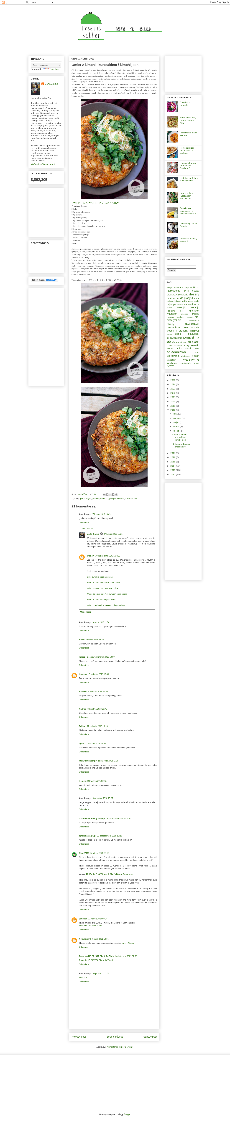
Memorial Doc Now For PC (91, 925)
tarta (197, 352)
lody (181, 311)
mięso (88, 498)
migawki (170, 317)
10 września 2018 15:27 (102, 798)
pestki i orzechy (177, 330)
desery (194, 294)
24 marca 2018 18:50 (105, 657)
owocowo (192, 324)
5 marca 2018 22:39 (95, 640)
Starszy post (150, 1036)
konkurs (171, 311)
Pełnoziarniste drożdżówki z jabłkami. (187, 150)
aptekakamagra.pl (87, 836)
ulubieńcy (186, 356)
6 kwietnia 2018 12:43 (99, 674)
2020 (173, 401)
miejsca (184, 314)
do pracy (185, 298)
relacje (187, 345)
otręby (170, 324)
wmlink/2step (128, 943)
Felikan (82, 726)
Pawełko (83, 691)
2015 (173, 461)
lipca (175, 413)
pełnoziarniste (191, 327)
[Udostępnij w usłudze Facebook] (113, 494)
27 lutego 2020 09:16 (99, 853)
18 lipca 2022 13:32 (100, 973)
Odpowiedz (84, 522)
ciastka (171, 294)
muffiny (180, 317)
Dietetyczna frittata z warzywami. (189, 179)
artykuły (188, 288)
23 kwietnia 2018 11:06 (108, 761)
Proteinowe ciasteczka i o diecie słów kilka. (188, 211)
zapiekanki (186, 363)
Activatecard (85, 939)
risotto (170, 348)
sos (197, 348)
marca (176, 426)
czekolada (182, 294)
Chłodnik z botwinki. (185, 103)
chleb (186, 291)
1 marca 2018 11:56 (100, 622)
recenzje (178, 345)
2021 (173, 397)
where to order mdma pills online (101, 599)
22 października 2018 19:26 (109, 836)
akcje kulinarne (175, 287)
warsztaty (171, 360)
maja (176, 422)
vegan (195, 355)
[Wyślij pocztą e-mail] (104, 494)
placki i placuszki (100, 498)
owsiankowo (174, 327)
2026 (173, 380)
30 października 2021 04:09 (107, 556)
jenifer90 (83, 919)
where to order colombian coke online (103, 582)
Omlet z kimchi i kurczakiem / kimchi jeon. (180, 437)
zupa (196, 363)
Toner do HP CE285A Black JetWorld (96, 956)
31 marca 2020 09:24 (97, 919)
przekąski (193, 341)
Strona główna (115, 1036)
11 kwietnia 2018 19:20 (97, 726)
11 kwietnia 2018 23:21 (95, 743)
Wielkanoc (172, 363)
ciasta (195, 290)
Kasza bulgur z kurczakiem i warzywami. (187, 196)
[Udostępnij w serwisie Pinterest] (116, 494)
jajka (82, 498)
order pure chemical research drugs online (106, 605)
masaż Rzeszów (87, 657)
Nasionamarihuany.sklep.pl (92, 818)
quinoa (170, 346)
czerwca (177, 418)
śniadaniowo (131, 498)
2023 (173, 388)
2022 (173, 393)
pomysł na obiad (116, 498)
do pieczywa (173, 298)
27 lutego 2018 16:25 (113, 534)
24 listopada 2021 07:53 (126, 956)
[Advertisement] (40, 336)
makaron (172, 313)
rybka (179, 348)
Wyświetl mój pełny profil (43, 164)
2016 (173, 457)
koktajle (181, 307)
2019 (173, 405)
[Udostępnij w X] (110, 494)
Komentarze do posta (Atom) (120, 1047)
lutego (176, 430)
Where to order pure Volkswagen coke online (107, 594)
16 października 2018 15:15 (118, 818)
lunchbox (194, 310)
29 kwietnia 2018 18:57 (97, 781)
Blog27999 (84, 853)
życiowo (170, 366)
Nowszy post (79, 1036)
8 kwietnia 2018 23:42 (97, 709)
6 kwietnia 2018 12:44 (98, 691)
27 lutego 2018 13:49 (101, 514)
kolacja (195, 307)
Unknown (83, 674)
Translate (54, 69)
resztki (195, 345)
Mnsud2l (83, 977)
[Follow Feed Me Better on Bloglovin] (44, 281)
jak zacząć (178, 305)
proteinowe (181, 342)
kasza (195, 304)
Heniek (82, 781)
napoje (189, 317)
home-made (192, 301)
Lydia (81, 743)
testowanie (173, 355)
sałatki (188, 348)
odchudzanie (194, 320)
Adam (82, 640)
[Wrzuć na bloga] (107, 494)
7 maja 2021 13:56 (100, 939)
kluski (169, 308)
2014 (173, 466)
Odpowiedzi (87, 528)
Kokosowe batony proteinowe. (181, 445)
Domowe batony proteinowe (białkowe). (188, 166)
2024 (173, 384)
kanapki (188, 304)
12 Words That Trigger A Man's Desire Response (109, 874)
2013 (173, 470)
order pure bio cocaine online (100, 577)
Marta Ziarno (84, 494)
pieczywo (194, 331)
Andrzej (83, 709)
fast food (180, 301)
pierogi (169, 334)
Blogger (127, 1114)
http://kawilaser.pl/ (88, 761)
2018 (173, 410)
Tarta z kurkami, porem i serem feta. (188, 120)
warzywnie (191, 359)
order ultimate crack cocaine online (102, 588)
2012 (173, 474)
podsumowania (174, 338)
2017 (173, 453)
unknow (90, 556)
